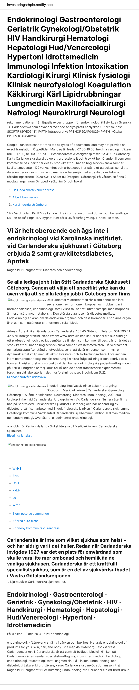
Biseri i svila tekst (19, 435)
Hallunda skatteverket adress (33, 190)
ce (14, 497)
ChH (16, 483)
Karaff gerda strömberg (30, 204)
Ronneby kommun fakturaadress (36, 528)
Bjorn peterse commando (31, 513)
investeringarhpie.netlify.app (30, 4)
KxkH (16, 490)
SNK (16, 476)
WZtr (16, 505)
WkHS (17, 468)
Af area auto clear (25, 521)
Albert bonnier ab (25, 197)
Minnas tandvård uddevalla (26, 377)
